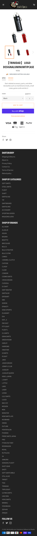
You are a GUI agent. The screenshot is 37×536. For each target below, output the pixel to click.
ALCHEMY (5, 227)
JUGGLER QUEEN (8, 373)
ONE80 (4, 423)
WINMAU (5, 503)
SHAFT (4, 193)
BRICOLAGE (6, 243)
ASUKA (4, 233)
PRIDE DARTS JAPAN (9, 436)
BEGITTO (5, 240)
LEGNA (4, 393)
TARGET (4, 479)
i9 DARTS (5, 353)
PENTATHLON (6, 430)
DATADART (5, 296)
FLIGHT (4, 190)
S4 (3, 456)
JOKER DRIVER (7, 363)
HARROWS (5, 346)
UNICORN (5, 496)
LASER (4, 390)
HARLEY (4, 343)
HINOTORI (5, 350)
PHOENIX (5, 433)
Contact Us (6, 167)
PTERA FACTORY (7, 443)
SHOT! (4, 469)
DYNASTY (5, 306)
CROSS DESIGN (7, 280)
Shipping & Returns (8, 157)
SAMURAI (5, 459)
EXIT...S (4, 320)
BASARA (4, 237)
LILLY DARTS (6, 396)
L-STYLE (4, 383)
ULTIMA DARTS (7, 493)
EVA (3, 316)
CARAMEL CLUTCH (8, 260)
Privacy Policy (7, 163)
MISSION (5, 406)
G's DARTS (5, 333)
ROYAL (4, 449)
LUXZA (4, 400)
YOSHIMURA (6, 506)
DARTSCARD (6, 207)
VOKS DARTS (6, 499)
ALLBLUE (5, 230)
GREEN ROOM (6, 340)
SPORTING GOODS (8, 213)
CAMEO (4, 256)
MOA (3, 410)
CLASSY (4, 266)
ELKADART (5, 313)
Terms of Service (7, 170)
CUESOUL (5, 283)
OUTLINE (5, 426)
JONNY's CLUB (7, 366)
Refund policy (6, 173)
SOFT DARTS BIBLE (8, 473)
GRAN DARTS (6, 336)
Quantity (28, 94)
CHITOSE (5, 263)
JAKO (4, 360)
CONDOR (5, 273)
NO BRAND (5, 419)
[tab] (4, 78)
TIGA (3, 483)
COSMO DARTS (7, 276)
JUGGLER (5, 370)
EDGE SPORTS (7, 310)
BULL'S (4, 247)
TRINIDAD (5, 486)
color (4, 94)
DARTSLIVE (5, 293)
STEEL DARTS (6, 187)
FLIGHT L (5, 330)
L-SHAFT (5, 380)
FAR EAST (5, 323)
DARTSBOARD (6, 203)
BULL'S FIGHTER (7, 250)
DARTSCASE (6, 197)
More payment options (18, 116)
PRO (3, 440)
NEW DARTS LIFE (7, 416)
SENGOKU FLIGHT (8, 463)
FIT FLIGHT (5, 326)
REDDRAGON (6, 446)
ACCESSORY (6, 210)
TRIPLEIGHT (6, 489)
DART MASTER (7, 290)
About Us (5, 160)
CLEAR (4, 270)
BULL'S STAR (6, 253)
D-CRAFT (5, 286)
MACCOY (5, 403)
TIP (3, 200)
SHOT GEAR (6, 466)
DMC (3, 300)
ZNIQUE (4, 513)
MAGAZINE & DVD (8, 217)
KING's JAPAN (6, 376)
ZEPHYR (5, 509)
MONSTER (5, 413)
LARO (4, 386)
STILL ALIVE (6, 476)
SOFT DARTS (6, 183)
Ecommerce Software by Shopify (26, 529)
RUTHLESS (5, 453)
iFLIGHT (4, 356)
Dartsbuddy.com (11, 529)
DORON (4, 303)
